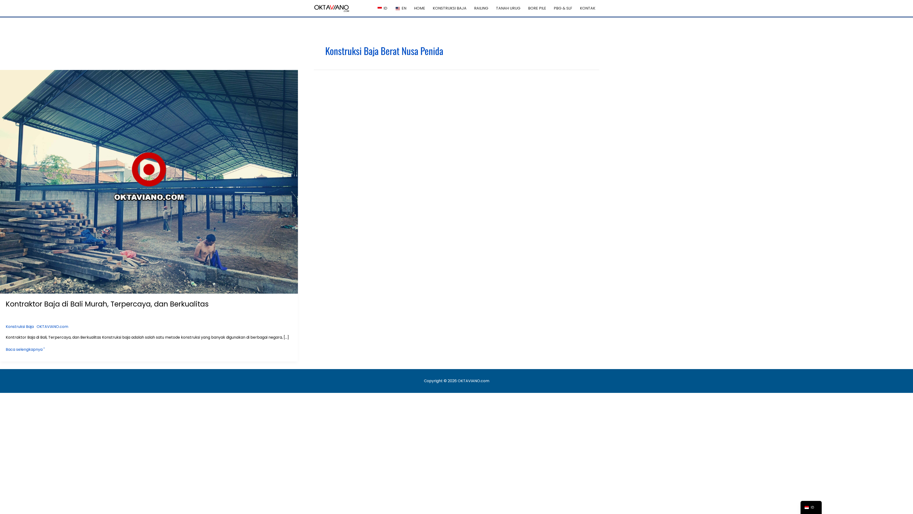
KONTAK (587, 8)
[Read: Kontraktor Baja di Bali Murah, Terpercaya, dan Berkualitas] (149, 181)
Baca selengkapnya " (25, 349)
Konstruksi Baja (20, 326)
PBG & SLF (563, 8)
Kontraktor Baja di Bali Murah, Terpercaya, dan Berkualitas (107, 304)
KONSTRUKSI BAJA (449, 8)
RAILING (481, 8)
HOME (419, 8)
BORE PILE (537, 8)
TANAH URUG (508, 8)
